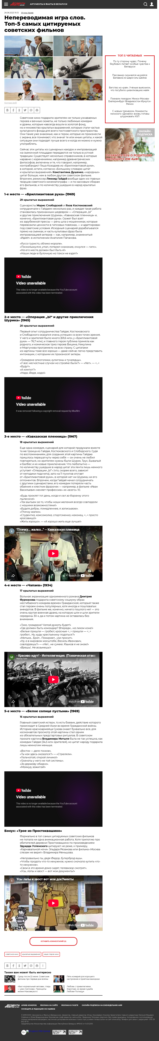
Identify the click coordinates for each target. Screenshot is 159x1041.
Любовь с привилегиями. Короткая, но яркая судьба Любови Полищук (80, 989)
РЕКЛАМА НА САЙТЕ (49, 1005)
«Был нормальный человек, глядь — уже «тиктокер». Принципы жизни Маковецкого (34, 989)
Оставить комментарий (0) (53, 941)
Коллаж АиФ (10, 103)
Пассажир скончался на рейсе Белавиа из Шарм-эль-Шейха (129, 76)
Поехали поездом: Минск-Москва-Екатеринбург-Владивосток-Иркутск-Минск (129, 101)
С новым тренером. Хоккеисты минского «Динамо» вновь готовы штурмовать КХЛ (129, 114)
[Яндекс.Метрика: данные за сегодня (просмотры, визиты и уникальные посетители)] (38, 1031)
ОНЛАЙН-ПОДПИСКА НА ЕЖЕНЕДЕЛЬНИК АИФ (102, 1005)
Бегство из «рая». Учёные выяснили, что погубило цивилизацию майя (130, 89)
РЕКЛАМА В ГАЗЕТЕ (69, 1005)
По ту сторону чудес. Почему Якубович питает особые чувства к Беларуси (130, 64)
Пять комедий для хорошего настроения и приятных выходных (83, 977)
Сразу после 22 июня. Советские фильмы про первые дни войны (33, 977)
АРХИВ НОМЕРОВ (29, 1005)
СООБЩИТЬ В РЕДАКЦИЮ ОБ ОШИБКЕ (38, 1009)
